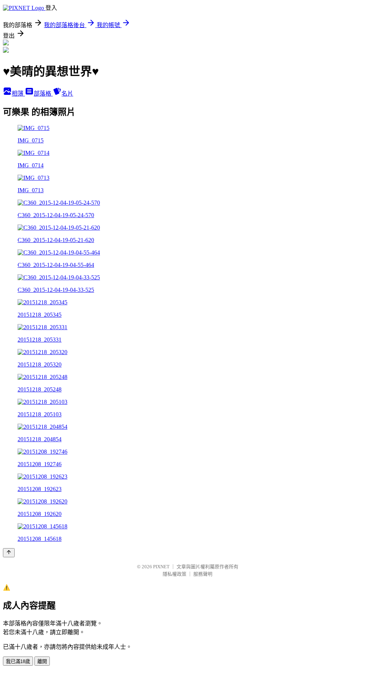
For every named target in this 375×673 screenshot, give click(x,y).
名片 (67, 93)
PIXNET (161, 566)
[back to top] (9, 552)
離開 (42, 661)
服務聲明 (202, 574)
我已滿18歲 (18, 661)
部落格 (43, 93)
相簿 (18, 93)
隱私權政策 (174, 574)
